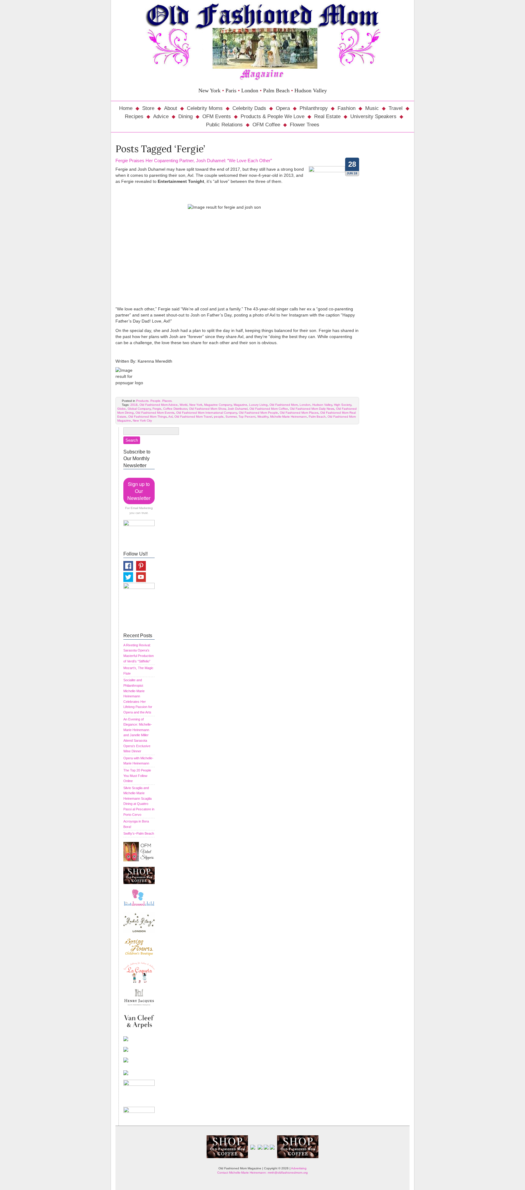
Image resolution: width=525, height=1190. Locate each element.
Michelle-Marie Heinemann (288, 416)
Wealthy (262, 416)
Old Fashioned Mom (283, 404)
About (170, 108)
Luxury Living (258, 404)
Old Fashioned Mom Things (147, 416)
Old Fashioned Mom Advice (158, 404)
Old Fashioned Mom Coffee (268, 408)
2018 (134, 404)
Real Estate (327, 116)
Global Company (139, 408)
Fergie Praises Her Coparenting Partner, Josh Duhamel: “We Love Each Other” (193, 160)
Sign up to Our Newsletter (138, 490)
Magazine (240, 404)
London (305, 404)
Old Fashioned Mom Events (155, 412)
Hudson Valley (322, 404)
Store (148, 108)
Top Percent (247, 416)
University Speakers (373, 116)
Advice (161, 116)
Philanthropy (314, 108)
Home (125, 108)
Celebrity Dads (249, 108)
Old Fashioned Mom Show (207, 408)
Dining (185, 116)
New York (195, 404)
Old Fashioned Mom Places (299, 412)
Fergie (157, 408)
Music (372, 108)
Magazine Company (218, 404)
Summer (231, 416)
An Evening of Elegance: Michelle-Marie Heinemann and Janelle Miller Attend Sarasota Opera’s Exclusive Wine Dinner (137, 735)
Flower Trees (304, 125)
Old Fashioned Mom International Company (206, 412)
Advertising (299, 1168)
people (219, 416)
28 (352, 164)
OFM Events (216, 116)
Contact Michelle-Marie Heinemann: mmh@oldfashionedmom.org (262, 1172)
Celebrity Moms (205, 108)
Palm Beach (317, 416)
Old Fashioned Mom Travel (193, 416)
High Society (342, 404)
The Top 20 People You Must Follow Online (137, 775)
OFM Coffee (266, 125)
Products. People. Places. (154, 400)
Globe (121, 408)
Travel (396, 108)
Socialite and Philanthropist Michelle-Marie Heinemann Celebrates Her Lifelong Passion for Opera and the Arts (137, 696)
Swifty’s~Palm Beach (138, 833)
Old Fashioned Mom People (258, 412)
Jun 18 (352, 173)
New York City (142, 420)
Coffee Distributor (175, 408)
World (183, 404)
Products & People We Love (272, 116)
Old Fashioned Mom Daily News (312, 408)
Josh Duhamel (238, 408)
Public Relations (224, 125)
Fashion (346, 108)
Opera (283, 108)
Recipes (134, 116)
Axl (170, 416)
